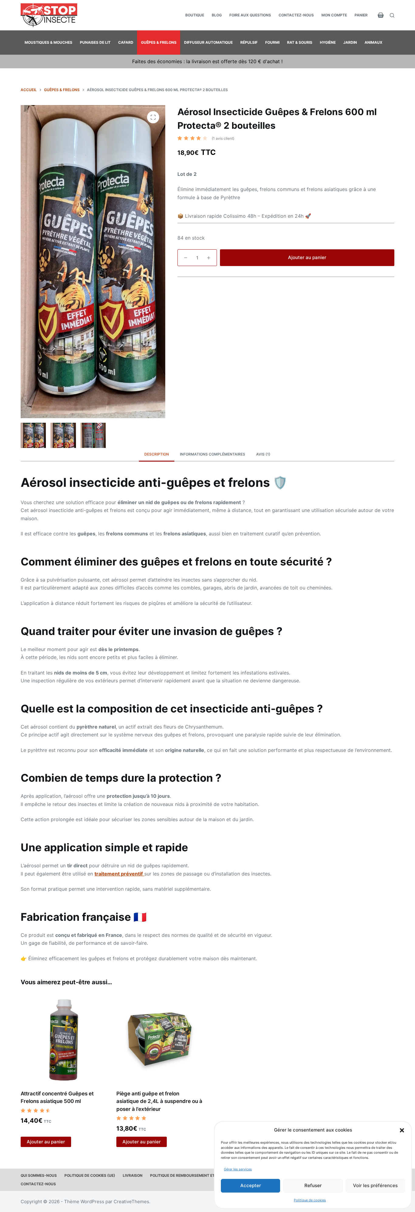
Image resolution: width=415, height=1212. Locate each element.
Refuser (313, 1185)
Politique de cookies (310, 1200)
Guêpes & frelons (159, 42)
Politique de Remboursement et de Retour (193, 1175)
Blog (217, 15)
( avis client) (223, 138)
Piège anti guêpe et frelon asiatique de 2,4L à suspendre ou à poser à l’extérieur (159, 1101)
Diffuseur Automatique (208, 42)
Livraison (132, 1175)
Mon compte (334, 15)
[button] (402, 1130)
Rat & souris (299, 42)
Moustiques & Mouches (48, 42)
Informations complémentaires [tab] (212, 454)
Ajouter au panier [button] (46, 1142)
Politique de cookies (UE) (89, 1175)
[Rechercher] (392, 15)
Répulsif (249, 42)
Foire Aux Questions (250, 15)
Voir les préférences (375, 1185)
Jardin (350, 42)
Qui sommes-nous (39, 1175)
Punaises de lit (95, 42)
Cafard (125, 42)
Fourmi (272, 42)
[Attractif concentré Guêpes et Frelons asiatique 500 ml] (64, 1039)
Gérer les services (238, 1169)
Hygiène (328, 42)
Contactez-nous (296, 15)
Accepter (250, 1185)
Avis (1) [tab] (263, 454)
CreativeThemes (131, 1201)
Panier (361, 15)
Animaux (373, 42)
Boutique (194, 15)
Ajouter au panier (307, 257)
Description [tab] (156, 454)
